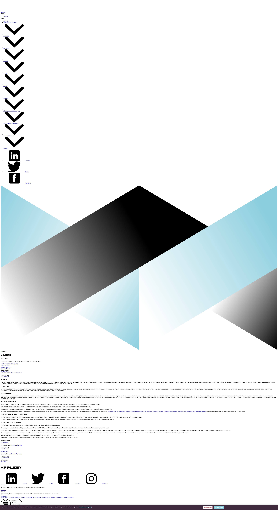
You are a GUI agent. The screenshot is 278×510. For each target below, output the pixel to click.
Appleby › (5, 21)
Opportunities (4, 496)
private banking (112, 411)
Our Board (6, 48)
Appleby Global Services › (10, 22)
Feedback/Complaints (14, 497)
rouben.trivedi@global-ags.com (10, 363)
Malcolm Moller (4, 442)
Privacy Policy (37, 497)
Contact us (3, 490)
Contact (5, 148)
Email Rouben (5, 376)
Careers (5, 98)
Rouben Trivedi (4, 371)
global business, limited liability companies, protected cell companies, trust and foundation (140, 411)
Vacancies (3, 461)
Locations (5, 73)
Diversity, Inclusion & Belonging (11, 111)
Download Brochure (6, 367)
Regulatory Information (56, 497)
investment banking (183, 411)
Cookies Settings (208, 507)
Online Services (46, 497)
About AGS (6, 36)
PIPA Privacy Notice (68, 497)
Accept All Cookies (219, 507)
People (5, 86)
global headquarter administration (197, 411)
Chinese (5, 16)
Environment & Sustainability (10, 123)
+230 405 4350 (5, 365)
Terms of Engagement (26, 497)
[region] (139, 507)
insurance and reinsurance (170, 411)
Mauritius (13, 372)
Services (5, 61)
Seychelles (19, 372)
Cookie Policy (4, 497)
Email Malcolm (5, 449)
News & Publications (8, 136)
